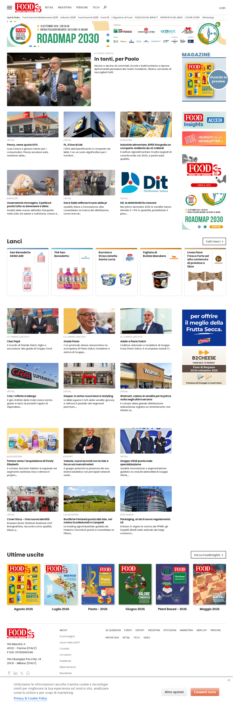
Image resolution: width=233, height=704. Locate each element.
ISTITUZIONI (170, 630)
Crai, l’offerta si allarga (21, 396)
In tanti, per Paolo (116, 59)
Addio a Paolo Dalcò (133, 341)
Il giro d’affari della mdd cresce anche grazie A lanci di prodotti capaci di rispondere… (29, 403)
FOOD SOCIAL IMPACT (146, 17)
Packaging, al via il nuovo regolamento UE (145, 520)
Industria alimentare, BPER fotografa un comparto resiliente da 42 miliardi (145, 146)
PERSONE (82, 7)
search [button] (105, 7)
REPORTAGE (112, 637)
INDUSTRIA (65, 7)
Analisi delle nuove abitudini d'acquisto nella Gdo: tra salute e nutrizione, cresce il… (33, 212)
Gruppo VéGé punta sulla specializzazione (136, 462)
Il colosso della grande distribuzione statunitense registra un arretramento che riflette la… (145, 407)
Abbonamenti (68, 667)
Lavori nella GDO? (70, 642)
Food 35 (105, 17)
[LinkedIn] (15, 673)
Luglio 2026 (60, 609)
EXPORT (69, 456)
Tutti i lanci (215, 242)
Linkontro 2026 (68, 17)
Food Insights (67, 636)
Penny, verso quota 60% (22, 145)
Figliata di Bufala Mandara (154, 254)
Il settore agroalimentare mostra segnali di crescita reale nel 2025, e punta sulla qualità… (146, 155)
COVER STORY (192, 17)
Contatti (64, 648)
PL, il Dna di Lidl (73, 145)
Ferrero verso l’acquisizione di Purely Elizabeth (30, 462)
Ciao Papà (13, 341)
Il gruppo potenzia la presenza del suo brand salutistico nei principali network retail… (87, 472)
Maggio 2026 (210, 609)
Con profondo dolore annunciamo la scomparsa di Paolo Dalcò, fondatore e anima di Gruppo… (87, 348)
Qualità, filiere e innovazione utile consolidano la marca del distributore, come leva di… (86, 210)
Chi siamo (65, 654)
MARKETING (186, 630)
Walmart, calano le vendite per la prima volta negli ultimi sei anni (145, 397)
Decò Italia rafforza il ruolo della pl (85, 203)
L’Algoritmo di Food (122, 17)
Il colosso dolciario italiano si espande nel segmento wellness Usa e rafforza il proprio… (32, 472)
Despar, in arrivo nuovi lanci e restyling (88, 396)
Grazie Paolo (71, 341)
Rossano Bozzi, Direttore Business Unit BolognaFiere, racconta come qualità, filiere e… (29, 526)
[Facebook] (9, 673)
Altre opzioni (174, 692)
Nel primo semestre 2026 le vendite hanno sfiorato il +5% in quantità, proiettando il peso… (145, 210)
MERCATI (202, 630)
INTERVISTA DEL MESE (171, 17)
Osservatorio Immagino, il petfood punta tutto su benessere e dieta (29, 204)
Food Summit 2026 (88, 17)
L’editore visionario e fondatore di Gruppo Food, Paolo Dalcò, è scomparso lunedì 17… (145, 346)
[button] (9, 7)
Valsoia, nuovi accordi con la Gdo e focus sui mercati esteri (86, 462)
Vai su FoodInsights (209, 555)
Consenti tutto (205, 692)
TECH (96, 7)
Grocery (13, 198)
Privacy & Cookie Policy (30, 698)
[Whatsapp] (28, 673)
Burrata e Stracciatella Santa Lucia (108, 256)
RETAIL (49, 7)
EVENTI (128, 630)
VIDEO (146, 637)
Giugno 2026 (135, 609)
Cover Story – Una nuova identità (28, 519)
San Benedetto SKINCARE (20, 254)
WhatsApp (208, 17)
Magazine (196, 54)
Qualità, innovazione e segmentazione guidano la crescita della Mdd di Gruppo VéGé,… (144, 472)
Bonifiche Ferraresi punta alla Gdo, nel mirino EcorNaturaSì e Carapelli (88, 520)
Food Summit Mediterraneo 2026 (40, 17)
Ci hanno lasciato (104, 53)
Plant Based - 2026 (172, 609)
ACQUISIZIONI (15, 456)
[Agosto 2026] (204, 79)
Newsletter (66, 673)
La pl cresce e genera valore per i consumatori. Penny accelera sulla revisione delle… (27, 152)
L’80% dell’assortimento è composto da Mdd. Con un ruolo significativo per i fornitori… (87, 152)
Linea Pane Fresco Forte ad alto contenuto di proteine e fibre (198, 259)
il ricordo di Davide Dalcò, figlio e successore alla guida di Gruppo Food (29, 346)
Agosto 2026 (23, 609)
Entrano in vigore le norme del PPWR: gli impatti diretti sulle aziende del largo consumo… (144, 530)
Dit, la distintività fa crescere (138, 203)
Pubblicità (65, 661)
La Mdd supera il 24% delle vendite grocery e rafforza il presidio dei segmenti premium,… (89, 403)
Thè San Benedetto (61, 254)
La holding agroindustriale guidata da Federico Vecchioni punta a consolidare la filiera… (89, 530)
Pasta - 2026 (97, 609)
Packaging (127, 515)
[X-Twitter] (22, 673)
